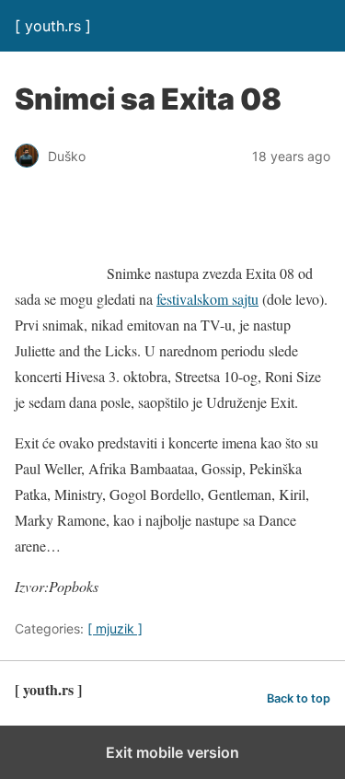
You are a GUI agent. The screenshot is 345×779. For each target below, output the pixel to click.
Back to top (298, 698)
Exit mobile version (172, 752)
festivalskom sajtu (207, 298)
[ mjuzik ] (115, 628)
